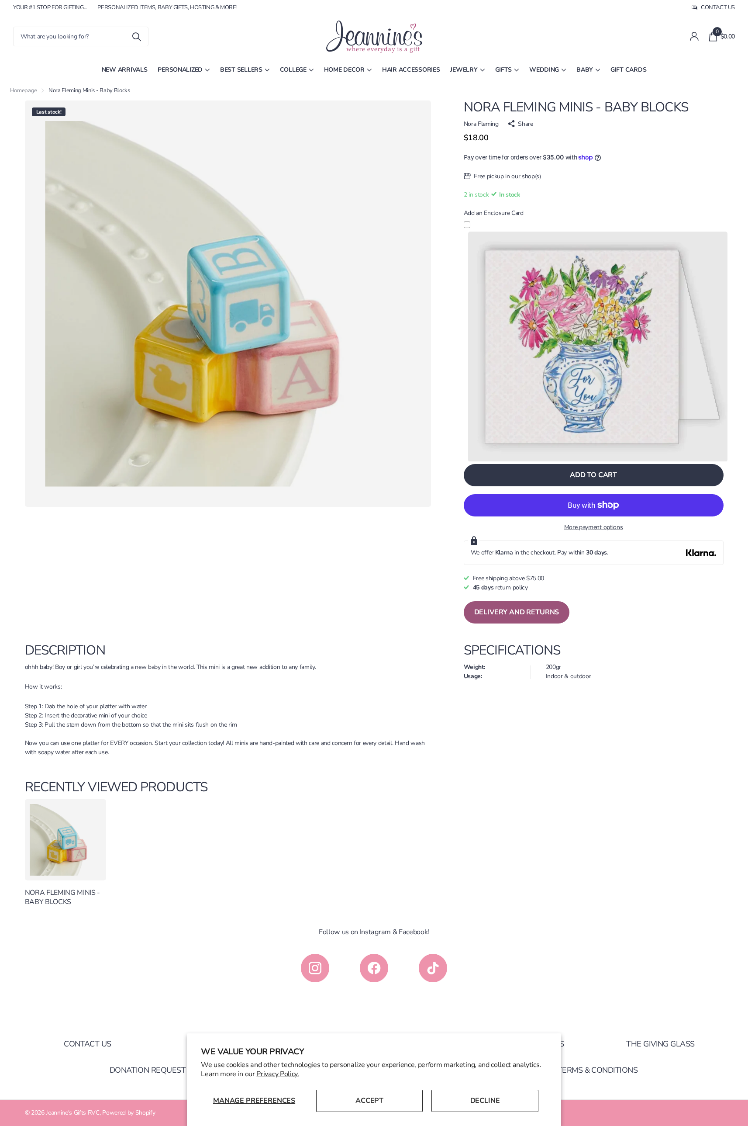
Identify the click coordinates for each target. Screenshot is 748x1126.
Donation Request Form (159, 1070)
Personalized (180, 70)
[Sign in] (694, 36)
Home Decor (344, 70)
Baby (584, 70)
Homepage (23, 90)
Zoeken (136, 36)
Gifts (503, 70)
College (293, 70)
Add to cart (593, 475)
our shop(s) (526, 176)
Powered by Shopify (128, 1113)
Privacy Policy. (277, 1074)
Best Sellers (241, 70)
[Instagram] (315, 968)
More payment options (593, 527)
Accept (369, 1100)
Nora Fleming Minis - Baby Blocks (62, 897)
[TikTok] (433, 968)
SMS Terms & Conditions (589, 1070)
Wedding (544, 70)
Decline (485, 1100)
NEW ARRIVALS (125, 70)
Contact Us (87, 1044)
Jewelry (463, 70)
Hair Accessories (411, 70)
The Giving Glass (660, 1044)
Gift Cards (628, 70)
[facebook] (374, 968)
